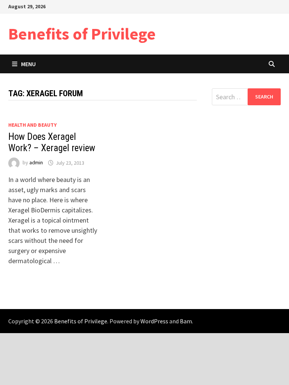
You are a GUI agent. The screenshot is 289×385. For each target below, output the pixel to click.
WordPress (154, 321)
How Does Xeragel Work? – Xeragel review (51, 142)
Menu (28, 64)
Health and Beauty (32, 124)
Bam (186, 321)
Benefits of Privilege (82, 33)
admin (36, 162)
